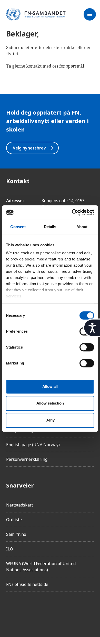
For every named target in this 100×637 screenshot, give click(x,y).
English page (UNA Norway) (33, 444)
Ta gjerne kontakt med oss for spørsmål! (46, 66)
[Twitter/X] (53, 610)
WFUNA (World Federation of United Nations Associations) (41, 567)
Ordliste (14, 519)
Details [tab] (50, 226)
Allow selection (50, 403)
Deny (50, 420)
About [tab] (82, 226)
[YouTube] (68, 610)
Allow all (50, 386)
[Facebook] (10, 610)
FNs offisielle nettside (27, 584)
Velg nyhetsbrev (33, 148)
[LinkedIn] (39, 610)
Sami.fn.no (16, 534)
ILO (9, 549)
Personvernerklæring (26, 459)
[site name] (36, 14)
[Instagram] (25, 610)
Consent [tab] (18, 226)
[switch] (86, 347)
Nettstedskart (19, 505)
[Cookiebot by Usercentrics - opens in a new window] (72, 212)
